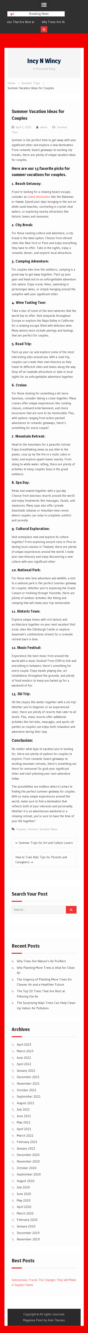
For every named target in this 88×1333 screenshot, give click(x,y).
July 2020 (23, 1187)
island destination (39, 197)
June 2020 (24, 1194)
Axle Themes (56, 1320)
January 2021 (26, 1148)
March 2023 (25, 1051)
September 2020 (29, 1174)
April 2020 (24, 1207)
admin (43, 127)
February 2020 (27, 1220)
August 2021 (25, 1103)
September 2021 (29, 1096)
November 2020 (28, 1161)
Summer (33, 829)
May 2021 (23, 1122)
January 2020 (26, 1226)
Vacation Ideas (48, 829)
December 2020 (28, 1155)
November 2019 (28, 1239)
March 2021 (25, 1135)
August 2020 (25, 1181)
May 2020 (23, 1200)
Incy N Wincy (44, 61)
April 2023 (24, 1044)
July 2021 (23, 1109)
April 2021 (24, 1129)
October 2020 (26, 1168)
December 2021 (28, 1077)
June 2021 (24, 1116)
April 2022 (24, 1064)
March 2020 (25, 1213)
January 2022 (26, 1070)
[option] (36, 22)
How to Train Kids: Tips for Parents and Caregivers (41, 859)
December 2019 (28, 1233)
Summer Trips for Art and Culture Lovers (46, 843)
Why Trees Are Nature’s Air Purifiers (33, 22)
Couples (21, 829)
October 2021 (26, 1090)
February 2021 (27, 1142)
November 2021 (28, 1083)
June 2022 (24, 1057)
